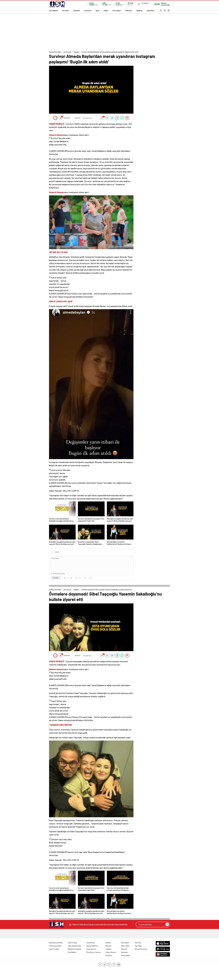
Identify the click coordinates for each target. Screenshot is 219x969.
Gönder (56, 578)
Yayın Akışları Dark (74, 946)
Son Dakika (53, 10)
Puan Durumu (91, 949)
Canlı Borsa (90, 943)
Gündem (76, 10)
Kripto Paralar (111, 952)
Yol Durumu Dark (55, 946)
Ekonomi (87, 10)
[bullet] (79, 577)
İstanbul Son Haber (55, 52)
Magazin (76, 52)
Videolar (128, 10)
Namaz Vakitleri (92, 946)
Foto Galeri (116, 10)
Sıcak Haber (125, 955)
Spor (97, 10)
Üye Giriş (138, 943)
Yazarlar (139, 10)
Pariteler (109, 955)
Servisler (65, 10)
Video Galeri (125, 946)
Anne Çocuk (67, 52)
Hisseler (109, 949)
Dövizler (108, 946)
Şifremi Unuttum (141, 949)
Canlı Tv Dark (72, 943)
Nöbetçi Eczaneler (74, 949)
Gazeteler (150, 10)
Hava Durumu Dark (56, 943)
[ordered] (76, 577)
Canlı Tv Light (54, 949)
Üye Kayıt (138, 946)
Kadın (106, 10)
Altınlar (108, 943)
